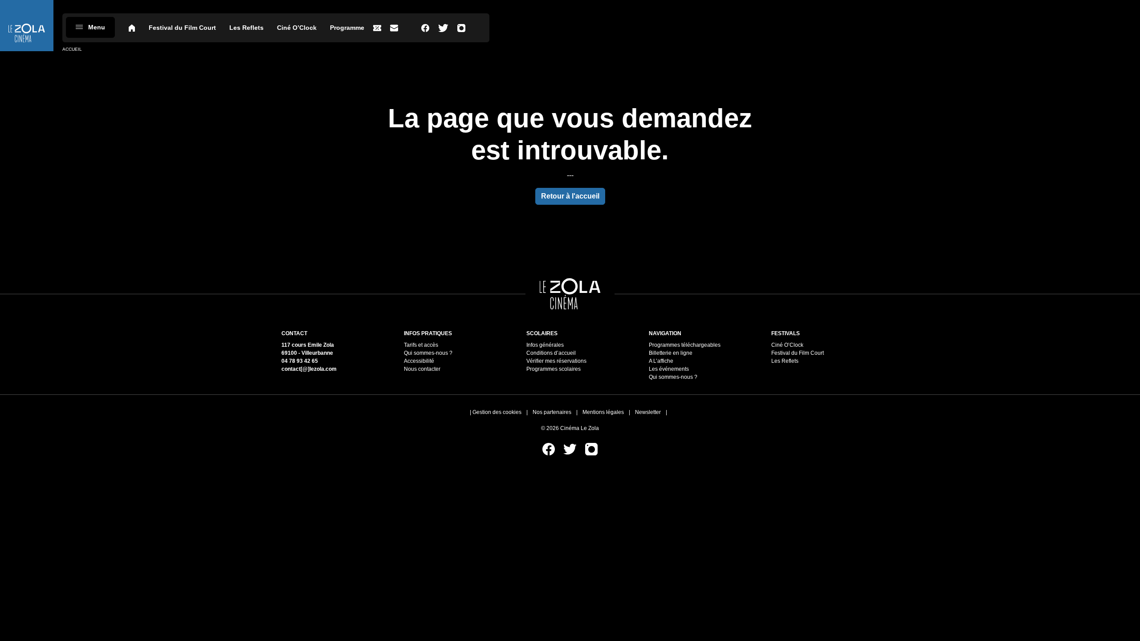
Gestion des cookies (496, 412)
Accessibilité (419, 361)
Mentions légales (603, 412)
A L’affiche (661, 361)
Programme (347, 27)
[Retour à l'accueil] (26, 25)
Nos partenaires (552, 412)
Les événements (669, 369)
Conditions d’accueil (551, 353)
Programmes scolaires (553, 369)
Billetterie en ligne (670, 353)
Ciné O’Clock (297, 27)
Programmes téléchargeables (685, 345)
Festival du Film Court (182, 27)
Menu (96, 27)
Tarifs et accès (421, 345)
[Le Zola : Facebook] (425, 27)
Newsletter (648, 412)
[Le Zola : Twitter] (443, 27)
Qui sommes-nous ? (428, 353)
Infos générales (545, 345)
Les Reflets (246, 27)
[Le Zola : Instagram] (461, 27)
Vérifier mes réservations (556, 361)
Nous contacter (422, 369)
